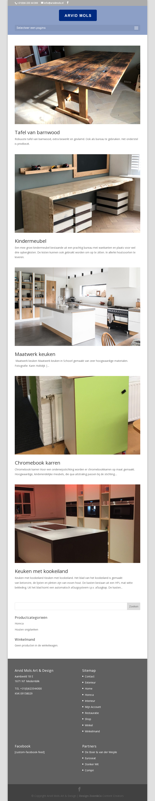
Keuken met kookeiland (41, 571)
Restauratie (92, 713)
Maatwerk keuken (35, 354)
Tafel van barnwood (37, 132)
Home (88, 688)
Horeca (19, 623)
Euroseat (90, 758)
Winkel (89, 725)
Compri (89, 770)
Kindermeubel (30, 240)
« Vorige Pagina (24, 600)
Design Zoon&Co (90, 796)
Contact (90, 676)
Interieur (90, 701)
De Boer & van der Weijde (101, 752)
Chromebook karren (37, 462)
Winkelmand (92, 731)
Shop (88, 719)
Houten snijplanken (26, 629)
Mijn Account (93, 707)
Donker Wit (92, 764)
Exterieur (90, 682)
